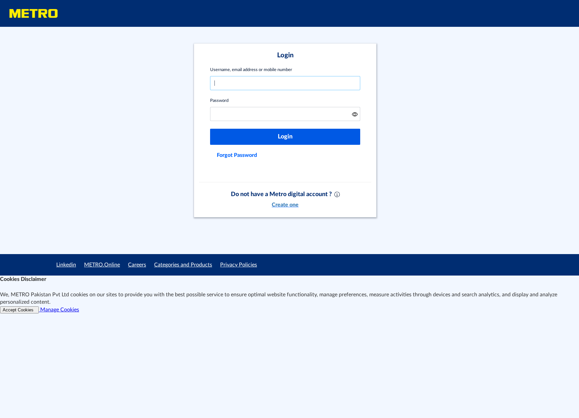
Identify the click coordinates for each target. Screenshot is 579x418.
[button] (355, 114)
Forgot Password (237, 155)
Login (285, 137)
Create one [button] (285, 204)
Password (219, 101)
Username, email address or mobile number (251, 70)
